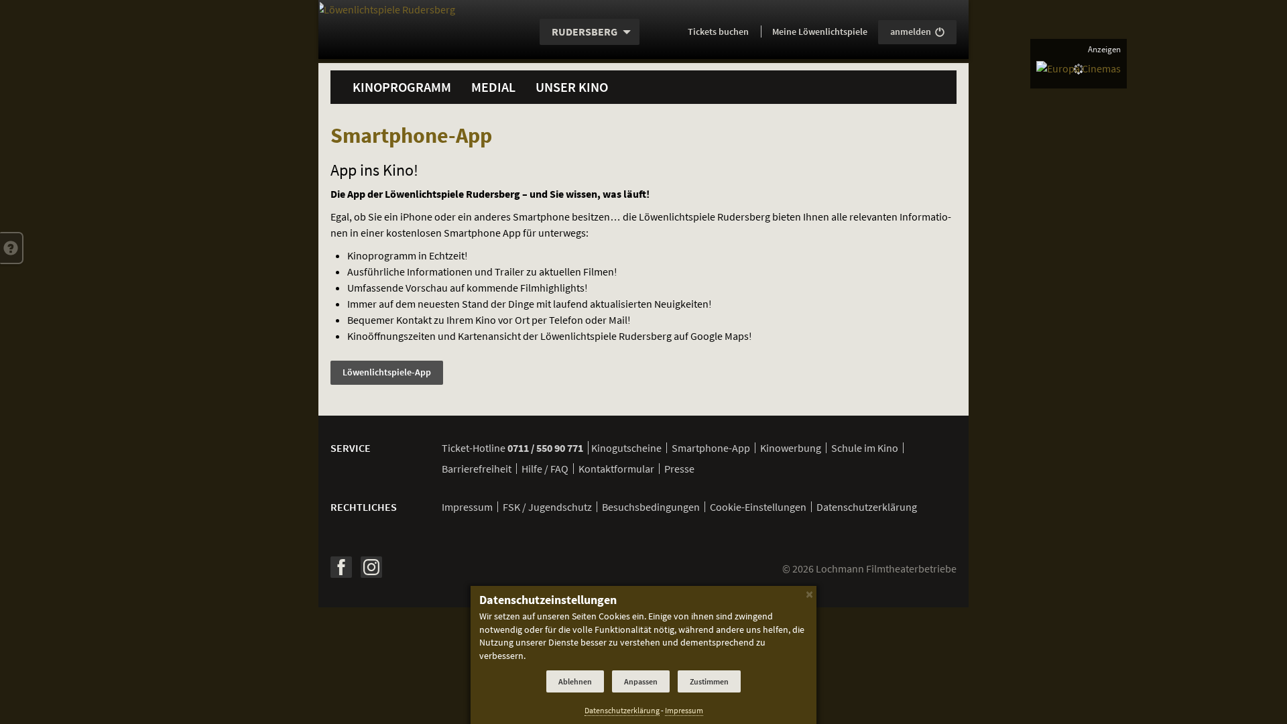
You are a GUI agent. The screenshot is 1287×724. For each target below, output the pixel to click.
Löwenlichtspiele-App (387, 372)
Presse (679, 468)
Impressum (467, 506)
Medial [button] (493, 86)
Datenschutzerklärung (866, 506)
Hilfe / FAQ (545, 468)
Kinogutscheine (626, 447)
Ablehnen (575, 681)
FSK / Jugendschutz (547, 506)
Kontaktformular (616, 468)
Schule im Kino (864, 447)
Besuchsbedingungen (651, 506)
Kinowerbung (790, 447)
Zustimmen (709, 681)
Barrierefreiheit (476, 468)
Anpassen (641, 681)
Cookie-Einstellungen (758, 506)
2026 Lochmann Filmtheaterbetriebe (869, 568)
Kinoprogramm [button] (402, 86)
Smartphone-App (711, 447)
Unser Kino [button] (572, 86)
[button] (11, 248)
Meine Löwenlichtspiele (819, 31)
